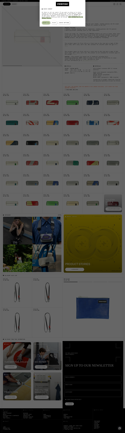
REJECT (54, 22)
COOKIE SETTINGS (64, 22)
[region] (62, 13)
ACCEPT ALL (46, 22)
